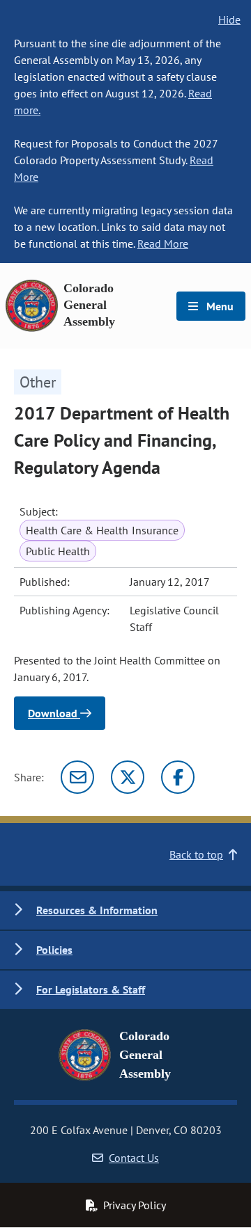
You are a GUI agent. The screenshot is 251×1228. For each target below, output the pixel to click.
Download (54, 713)
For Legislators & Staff (90, 989)
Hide (229, 19)
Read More (162, 243)
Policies (54, 950)
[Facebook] (178, 777)
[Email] (77, 777)
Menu (219, 306)
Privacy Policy (134, 1205)
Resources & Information (97, 910)
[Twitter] (127, 777)
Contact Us (134, 1158)
